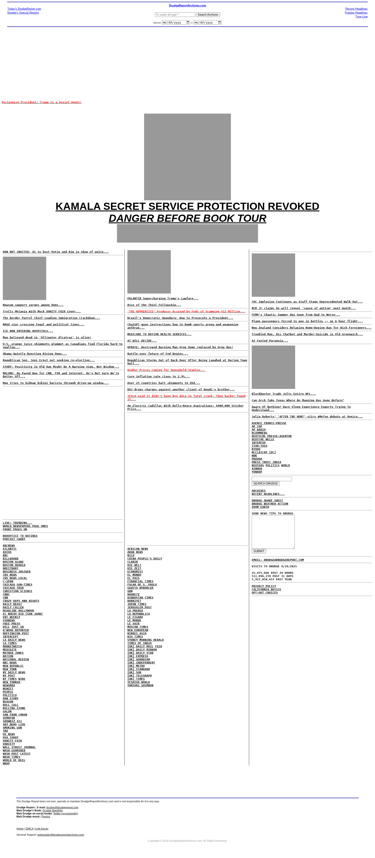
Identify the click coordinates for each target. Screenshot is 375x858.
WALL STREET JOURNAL (19, 747)
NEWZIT (8, 688)
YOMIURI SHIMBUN (140, 685)
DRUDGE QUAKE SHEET (267, 500)
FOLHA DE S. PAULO (142, 584)
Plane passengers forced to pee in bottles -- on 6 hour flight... (307, 321)
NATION (8, 656)
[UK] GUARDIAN (138, 659)
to (192, 23)
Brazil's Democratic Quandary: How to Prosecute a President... (180, 318)
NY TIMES (10, 678)
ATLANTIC (10, 548)
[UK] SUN (134, 672)
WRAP (6, 763)
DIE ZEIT (134, 568)
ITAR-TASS (259, 445)
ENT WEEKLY (11, 617)
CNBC (6, 594)
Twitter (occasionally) (65, 813)
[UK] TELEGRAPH (139, 675)
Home (20, 828)
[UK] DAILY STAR (140, 652)
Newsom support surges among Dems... (33, 305)
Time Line (361, 16)
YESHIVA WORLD (138, 682)
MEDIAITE (10, 649)
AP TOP (257, 426)
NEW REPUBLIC (13, 665)
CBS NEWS (10, 574)
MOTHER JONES (13, 652)
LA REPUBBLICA (138, 613)
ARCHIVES (259, 490)
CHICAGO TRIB (13, 587)
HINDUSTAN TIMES (140, 597)
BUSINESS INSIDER (17, 571)
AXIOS (7, 552)
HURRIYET (134, 600)
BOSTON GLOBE (13, 561)
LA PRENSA (135, 610)
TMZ (5, 730)
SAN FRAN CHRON (15, 714)
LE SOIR (133, 623)
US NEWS (9, 734)
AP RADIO (259, 429)
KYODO (256, 449)
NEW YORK (10, 669)
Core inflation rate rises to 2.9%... (158, 376)
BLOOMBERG (259, 432)
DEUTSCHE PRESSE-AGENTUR (272, 436)
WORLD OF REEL (14, 760)
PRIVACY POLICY (264, 586)
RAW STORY (10, 698)
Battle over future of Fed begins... (157, 353)
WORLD (285, 465)
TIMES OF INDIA (139, 643)
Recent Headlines (356, 8)
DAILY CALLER (13, 607)
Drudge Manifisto (53, 810)
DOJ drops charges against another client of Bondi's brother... (181, 389)
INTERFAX (259, 442)
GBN (130, 591)
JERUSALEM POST (139, 607)
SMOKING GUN (12, 727)
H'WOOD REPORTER (16, 630)
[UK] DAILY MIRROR (142, 649)
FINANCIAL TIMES (140, 581)
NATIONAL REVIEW (16, 659)
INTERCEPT (10, 636)
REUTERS (258, 465)
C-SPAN (8, 581)
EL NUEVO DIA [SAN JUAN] (23, 613)
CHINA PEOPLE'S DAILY (144, 558)
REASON (8, 701)
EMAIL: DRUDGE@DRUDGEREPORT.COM (278, 559)
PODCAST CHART (14, 539)
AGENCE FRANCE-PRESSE (269, 423)
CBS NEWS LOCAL (15, 578)
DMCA (29, 828)
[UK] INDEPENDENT (141, 662)
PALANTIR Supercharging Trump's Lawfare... (163, 298)
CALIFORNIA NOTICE (266, 589)
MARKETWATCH (12, 646)
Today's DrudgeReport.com (24, 8)
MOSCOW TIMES (137, 626)
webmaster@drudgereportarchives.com (60, 834)
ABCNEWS (9, 545)
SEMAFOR (9, 717)
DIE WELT (134, 565)
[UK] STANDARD (138, 669)
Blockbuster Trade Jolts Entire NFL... (284, 393)
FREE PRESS (11, 623)
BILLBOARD (10, 558)
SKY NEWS (10, 724)
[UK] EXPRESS (137, 656)
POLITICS (273, 465)
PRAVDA (257, 458)
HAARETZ (133, 594)
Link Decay (41, 828)
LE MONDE (134, 620)
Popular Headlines (356, 12)
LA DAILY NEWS (14, 639)
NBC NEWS (10, 662)
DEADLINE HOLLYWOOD (18, 610)
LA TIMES (10, 643)
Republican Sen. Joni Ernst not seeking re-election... (49, 360)
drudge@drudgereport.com (62, 807)
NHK (254, 455)
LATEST (25, 753)
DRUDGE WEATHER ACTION (270, 503)
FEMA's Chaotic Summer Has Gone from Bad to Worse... (296, 314)
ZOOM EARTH (260, 507)
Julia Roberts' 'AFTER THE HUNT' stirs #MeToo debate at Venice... (307, 416)
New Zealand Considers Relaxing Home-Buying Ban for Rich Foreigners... (312, 327)
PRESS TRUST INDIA (266, 462)
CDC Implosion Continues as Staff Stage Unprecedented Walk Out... (307, 301)
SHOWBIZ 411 (12, 721)
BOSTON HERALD (14, 565)
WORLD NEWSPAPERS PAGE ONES (25, 526)
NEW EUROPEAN (137, 630)
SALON (7, 711)
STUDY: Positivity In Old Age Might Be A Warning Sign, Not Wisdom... (61, 366)
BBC (5, 555)
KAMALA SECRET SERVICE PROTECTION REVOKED (187, 206)
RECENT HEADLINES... (268, 494)
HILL (6, 626)
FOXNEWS (9, 620)
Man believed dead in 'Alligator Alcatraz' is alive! (47, 337)
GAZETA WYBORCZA (140, 587)
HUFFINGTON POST (16, 633)
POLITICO (10, 695)
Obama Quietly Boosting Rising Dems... (35, 353)
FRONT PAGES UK (15, 529)
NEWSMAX (9, 685)
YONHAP (257, 471)
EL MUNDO (134, 574)
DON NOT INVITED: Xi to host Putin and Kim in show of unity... (56, 251)
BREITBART (10, 568)
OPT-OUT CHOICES (265, 592)
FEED (158, 646)
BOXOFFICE (10, 535)
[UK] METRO (136, 665)
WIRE (21, 678)
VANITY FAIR (12, 740)
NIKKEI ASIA (136, 633)
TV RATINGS (29, 535)
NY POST (9, 675)
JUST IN (18, 626)
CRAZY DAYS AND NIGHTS (21, 600)
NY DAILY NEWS (14, 672)
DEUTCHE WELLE (263, 439)
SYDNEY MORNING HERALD (145, 639)
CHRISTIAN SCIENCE (17, 591)
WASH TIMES (11, 756)
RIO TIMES (135, 636)
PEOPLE (8, 691)
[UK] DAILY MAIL (140, 646)
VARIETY (9, 743)
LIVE (21, 724)
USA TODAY (10, 737)
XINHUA (257, 468)
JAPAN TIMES (136, 604)
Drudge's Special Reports (23, 12)
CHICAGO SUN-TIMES (17, 584)
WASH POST (10, 753)
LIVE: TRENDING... (17, 522)
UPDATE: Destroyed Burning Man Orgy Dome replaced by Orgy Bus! (180, 347)
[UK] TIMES (136, 678)
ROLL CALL (10, 704)
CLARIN (132, 561)
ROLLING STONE (14, 708)
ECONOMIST (135, 571)
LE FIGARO (135, 617)
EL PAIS (133, 578)
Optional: (157, 23)
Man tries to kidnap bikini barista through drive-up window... (56, 383)
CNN (5, 597)
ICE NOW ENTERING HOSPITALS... (28, 331)
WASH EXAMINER (14, 750)
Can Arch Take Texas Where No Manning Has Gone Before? (298, 400)
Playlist (45, 816)
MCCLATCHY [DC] (264, 452)
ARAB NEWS (135, 552)
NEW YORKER (11, 682)
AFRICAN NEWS (137, 548)
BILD (130, 555)
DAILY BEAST (12, 604)
